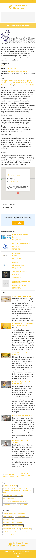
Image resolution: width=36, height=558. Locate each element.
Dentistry (15, 237)
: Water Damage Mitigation (10, 485)
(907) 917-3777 (17, 268)
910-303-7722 (16, 277)
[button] (18, 193)
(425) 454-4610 (17, 240)
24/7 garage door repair (9, 504)
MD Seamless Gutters (24, 83)
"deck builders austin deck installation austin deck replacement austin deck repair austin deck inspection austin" (17, 490)
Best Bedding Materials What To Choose (20, 441)
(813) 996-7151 (11, 68)
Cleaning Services (18, 265)
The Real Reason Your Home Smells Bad (20, 353)
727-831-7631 (16, 249)
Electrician (15, 274)
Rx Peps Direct (16, 253)
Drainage (4, 81)
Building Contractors (19, 285)
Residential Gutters (7, 85)
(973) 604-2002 (17, 258)
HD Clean (15, 262)
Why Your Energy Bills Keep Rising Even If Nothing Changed (22, 324)
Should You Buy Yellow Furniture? (22, 296)
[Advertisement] (18, 17)
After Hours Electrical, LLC (20, 272)
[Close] (28, 171)
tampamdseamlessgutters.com (17, 71)
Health (14, 256)
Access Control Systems (9, 513)
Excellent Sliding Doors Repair (21, 244)
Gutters (3, 66)
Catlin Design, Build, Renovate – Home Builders (21, 281)
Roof (15, 85)
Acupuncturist (21, 513)
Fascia (9, 83)
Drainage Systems (13, 81)
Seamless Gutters (23, 85)
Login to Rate (18, 223)
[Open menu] (34, 2)
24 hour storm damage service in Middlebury (14, 501)
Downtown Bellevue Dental (20, 234)
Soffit (32, 85)
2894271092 (16, 288)
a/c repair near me (22, 504)
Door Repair (16, 246)
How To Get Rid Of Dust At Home (22, 415)
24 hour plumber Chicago (9, 498)
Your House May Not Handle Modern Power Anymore (23, 382)
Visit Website (10, 184)
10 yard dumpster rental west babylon (13, 495)
